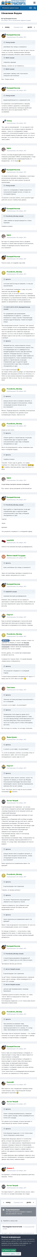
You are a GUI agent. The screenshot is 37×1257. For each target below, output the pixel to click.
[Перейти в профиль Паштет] (4, 616)
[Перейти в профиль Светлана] (4, 689)
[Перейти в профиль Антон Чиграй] (4, 802)
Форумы (26, 642)
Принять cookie (9, 1250)
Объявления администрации (22, 20)
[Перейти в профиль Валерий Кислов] (4, 36)
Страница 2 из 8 (18, 27)
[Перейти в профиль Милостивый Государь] (4, 557)
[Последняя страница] (34, 27)
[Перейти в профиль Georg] (4, 122)
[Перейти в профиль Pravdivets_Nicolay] (4, 273)
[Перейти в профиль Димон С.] (4, 1169)
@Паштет (5, 640)
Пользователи (6, 644)
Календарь (14, 644)
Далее (30, 27)
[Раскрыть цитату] (4, 42)
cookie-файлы (16, 1239)
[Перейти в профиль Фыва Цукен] (4, 738)
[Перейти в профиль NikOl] (4, 149)
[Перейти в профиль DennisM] (4, 1083)
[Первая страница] (2, 27)
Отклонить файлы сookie (11, 1254)
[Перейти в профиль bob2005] (4, 541)
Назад (7, 27)
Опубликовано (16, 37)
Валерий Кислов (11, 18)
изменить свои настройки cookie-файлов (14, 1243)
